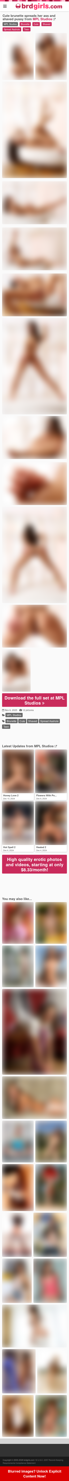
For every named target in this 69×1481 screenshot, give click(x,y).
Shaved (46, 24)
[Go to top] (60, 1471)
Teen (26, 29)
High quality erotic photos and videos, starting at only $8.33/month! (34, 864)
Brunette (25, 24)
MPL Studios (42, 19)
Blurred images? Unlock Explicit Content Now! (34, 1474)
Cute (36, 24)
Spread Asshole (12, 29)
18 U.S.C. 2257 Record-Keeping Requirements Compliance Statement (33, 1461)
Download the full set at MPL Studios (34, 700)
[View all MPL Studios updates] (55, 746)
